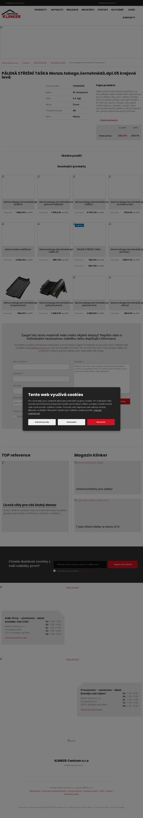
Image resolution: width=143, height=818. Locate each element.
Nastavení (71, 422)
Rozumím (101, 422)
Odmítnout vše (42, 422)
